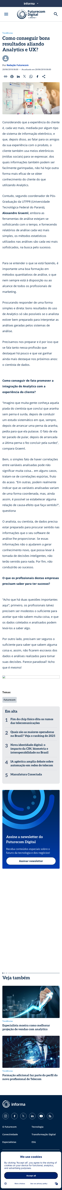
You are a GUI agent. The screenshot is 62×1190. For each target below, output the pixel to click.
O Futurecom (9, 1126)
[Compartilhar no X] (24, 76)
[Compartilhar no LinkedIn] (18, 76)
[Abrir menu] (6, 14)
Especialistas (9, 1142)
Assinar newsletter (31, 861)
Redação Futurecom (18, 65)
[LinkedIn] (32, 1116)
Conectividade (10, 1134)
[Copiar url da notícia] (5, 76)
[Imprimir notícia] (12, 76)
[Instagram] (5, 1116)
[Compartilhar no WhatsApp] (31, 76)
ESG (34, 1142)
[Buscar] (56, 14)
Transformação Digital (44, 1134)
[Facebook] (14, 1116)
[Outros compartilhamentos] (44, 76)
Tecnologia (37, 1126)
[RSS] (50, 1116)
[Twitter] (23, 1116)
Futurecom (9, 699)
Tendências (7, 33)
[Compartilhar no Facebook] (37, 76)
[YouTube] (41, 1116)
